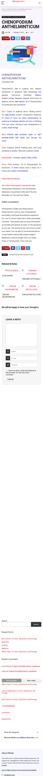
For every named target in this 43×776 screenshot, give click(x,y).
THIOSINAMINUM (8, 706)
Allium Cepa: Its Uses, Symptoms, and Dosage (19, 652)
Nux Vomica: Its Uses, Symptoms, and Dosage (19, 639)
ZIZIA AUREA (7, 276)
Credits (4, 765)
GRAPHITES (6, 719)
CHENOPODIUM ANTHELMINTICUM (21, 255)
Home (4, 9)
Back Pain (5, 642)
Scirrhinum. (6, 713)
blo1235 (7, 32)
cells (4, 671)
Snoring (4, 645)
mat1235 (5, 666)
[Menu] (3, 3)
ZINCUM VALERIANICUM (8, 295)
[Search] (39, 3)
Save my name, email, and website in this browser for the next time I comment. (21, 373)
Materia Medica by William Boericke (19, 9)
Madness (5, 648)
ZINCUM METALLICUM (31, 294)
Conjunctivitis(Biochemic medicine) (26, 666)
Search (4, 621)
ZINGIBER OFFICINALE (31, 279)
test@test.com (9, 775)
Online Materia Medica (11, 179)
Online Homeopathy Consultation (18, 185)
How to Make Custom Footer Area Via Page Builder (19, 770)
